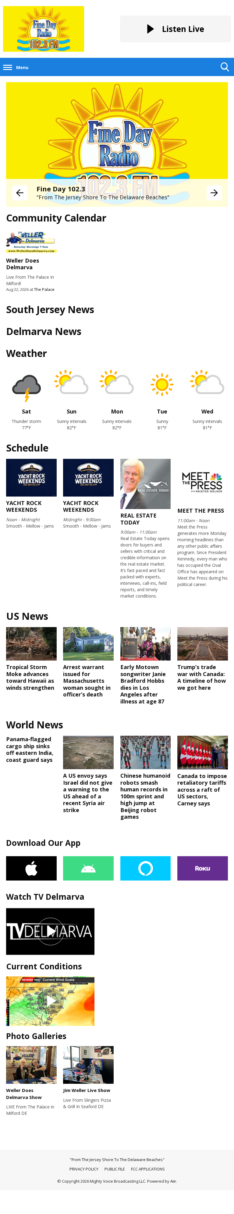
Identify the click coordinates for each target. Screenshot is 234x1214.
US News (27, 616)
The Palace (44, 289)
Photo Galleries (36, 1036)
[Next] (214, 193)
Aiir (173, 1181)
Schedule (27, 447)
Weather (26, 353)
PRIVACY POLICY (83, 1169)
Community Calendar (56, 217)
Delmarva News (43, 331)
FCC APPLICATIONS (148, 1169)
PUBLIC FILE (115, 1169)
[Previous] (19, 193)
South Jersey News (50, 309)
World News (34, 724)
